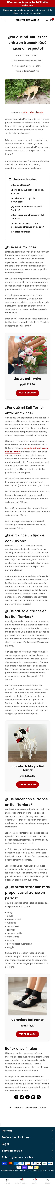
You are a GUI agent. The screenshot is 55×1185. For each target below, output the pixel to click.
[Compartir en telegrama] (33, 1097)
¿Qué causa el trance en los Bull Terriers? (27, 208)
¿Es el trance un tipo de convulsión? (23, 200)
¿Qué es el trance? (20, 185)
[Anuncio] (27, 4)
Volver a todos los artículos (30, 1107)
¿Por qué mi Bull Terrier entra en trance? (27, 191)
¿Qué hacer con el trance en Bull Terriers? (27, 217)
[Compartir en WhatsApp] (39, 1097)
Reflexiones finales (20, 231)
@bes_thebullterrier (33, 112)
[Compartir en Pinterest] (27, 1097)
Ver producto (27, 393)
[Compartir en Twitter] (22, 1097)
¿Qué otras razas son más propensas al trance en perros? (27, 225)
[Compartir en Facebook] (16, 1097)
